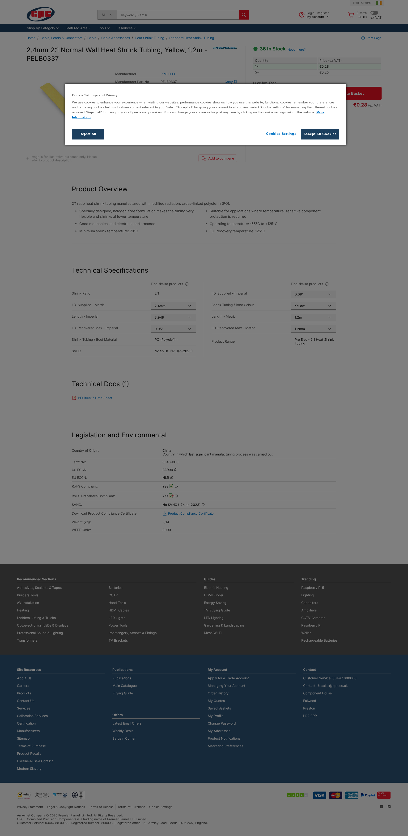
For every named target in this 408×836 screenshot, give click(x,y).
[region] (205, 114)
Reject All (88, 134)
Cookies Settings (281, 133)
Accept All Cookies (320, 134)
